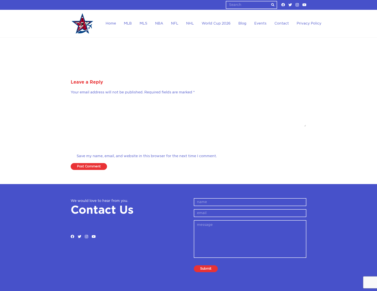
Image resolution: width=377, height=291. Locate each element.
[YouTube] (304, 4)
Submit (205, 268)
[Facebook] (283, 4)
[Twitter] (290, 4)
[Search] (272, 5)
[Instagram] (297, 5)
